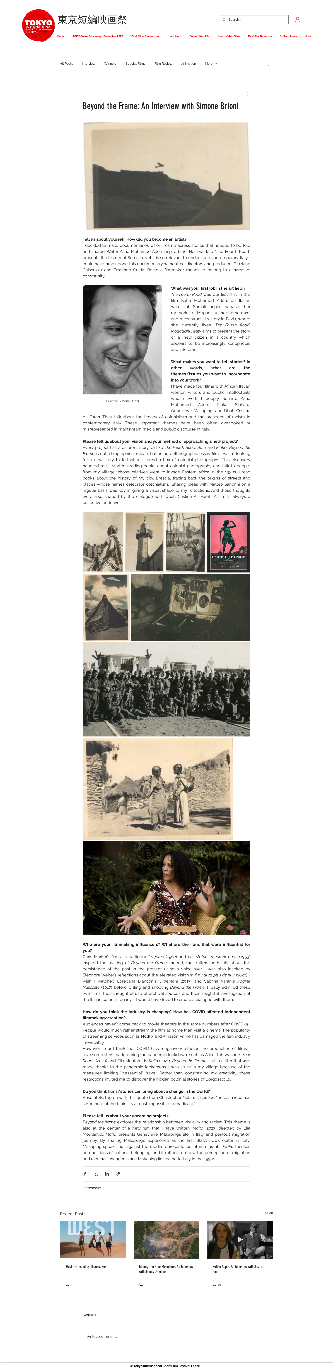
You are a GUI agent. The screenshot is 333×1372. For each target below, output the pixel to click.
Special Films (135, 63)
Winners (110, 63)
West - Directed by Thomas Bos (85, 1266)
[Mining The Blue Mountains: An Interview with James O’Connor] (167, 1240)
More (208, 63)
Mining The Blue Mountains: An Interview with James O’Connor (166, 1269)
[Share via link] (118, 1174)
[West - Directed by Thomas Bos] (93, 1239)
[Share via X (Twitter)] (96, 1174)
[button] (267, 64)
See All (268, 1213)
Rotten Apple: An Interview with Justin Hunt (237, 1269)
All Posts (66, 63)
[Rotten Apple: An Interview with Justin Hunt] (240, 1239)
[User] (297, 19)
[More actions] (247, 93)
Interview (88, 63)
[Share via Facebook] (85, 1174)
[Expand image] (103, 542)
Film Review (163, 63)
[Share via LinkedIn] (107, 1174)
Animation (188, 63)
